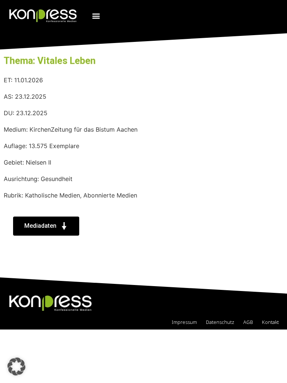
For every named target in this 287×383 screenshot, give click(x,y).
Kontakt (270, 322)
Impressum (184, 322)
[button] (96, 15)
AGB (248, 322)
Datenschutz (220, 322)
